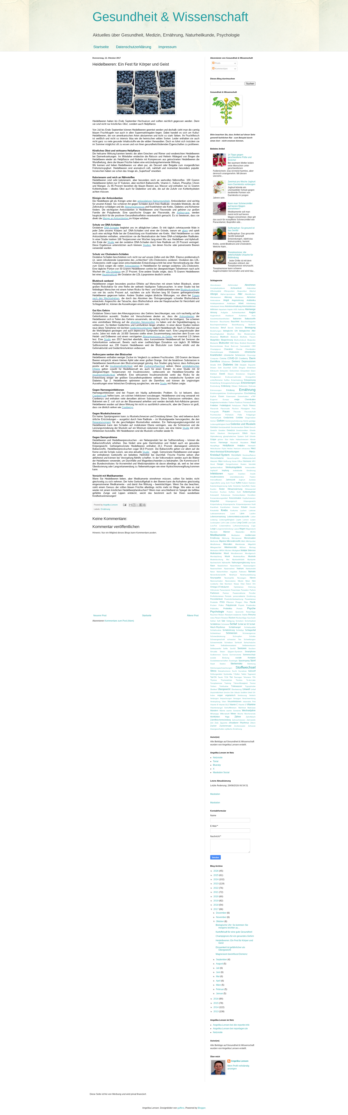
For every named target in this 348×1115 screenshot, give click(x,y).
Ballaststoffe (250, 318)
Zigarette (223, 723)
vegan (220, 695)
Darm (252, 358)
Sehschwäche (250, 642)
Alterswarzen (215, 297)
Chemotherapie (216, 352)
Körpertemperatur (243, 504)
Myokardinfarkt (238, 559)
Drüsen (213, 368)
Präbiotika (214, 609)
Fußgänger (251, 415)
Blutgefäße (215, 340)
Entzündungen (248, 383)
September (221, 959)
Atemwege (250, 309)
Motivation (214, 550)
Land (232, 514)
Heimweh (252, 446)
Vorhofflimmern (230, 708)
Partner (226, 593)
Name (253, 563)
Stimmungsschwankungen (221, 668)
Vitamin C (233, 704)
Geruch (252, 427)
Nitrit (254, 581)
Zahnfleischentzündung (220, 720)
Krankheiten (225, 507)
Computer (214, 358)
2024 (216, 879)
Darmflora (215, 361)
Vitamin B (214, 705)
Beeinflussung (238, 325)
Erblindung (225, 386)
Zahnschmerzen (238, 720)
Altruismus (239, 297)
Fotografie (214, 412)
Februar (220, 989)
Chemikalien (250, 349)
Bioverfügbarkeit (217, 334)
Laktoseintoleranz (217, 514)
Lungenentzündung (224, 529)
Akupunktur (242, 291)
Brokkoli (243, 343)
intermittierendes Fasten (243, 477)
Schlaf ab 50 (243, 624)
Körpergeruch (231, 501)
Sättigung (230, 621)
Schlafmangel (235, 627)
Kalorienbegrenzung (218, 486)
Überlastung (236, 689)
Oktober (220, 921)
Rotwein (224, 618)
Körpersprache (229, 504)
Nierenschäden (216, 581)
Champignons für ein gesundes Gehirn (235, 936)
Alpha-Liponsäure (227, 294)
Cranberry (243, 358)
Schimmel (225, 624)
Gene (246, 427)
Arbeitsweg (251, 303)
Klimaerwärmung (235, 489)
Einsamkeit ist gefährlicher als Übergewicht (230, 948)
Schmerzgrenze (249, 633)
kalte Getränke (234, 486)
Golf (246, 436)
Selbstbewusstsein (228, 645)
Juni (218, 972)
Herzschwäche (217, 458)
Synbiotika (227, 674)
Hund (212, 464)
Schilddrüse (215, 624)
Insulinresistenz (217, 477)
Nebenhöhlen (222, 572)
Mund (226, 553)
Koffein (232, 492)
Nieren (253, 578)
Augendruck (215, 316)
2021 (216, 892)
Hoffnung (227, 461)
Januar (219, 993)
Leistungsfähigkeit (226, 520)
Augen (252, 312)
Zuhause (252, 726)
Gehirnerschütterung (234, 421)
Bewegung (250, 327)
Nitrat (247, 581)
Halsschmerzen (242, 439)
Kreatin (253, 507)
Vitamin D (242, 705)
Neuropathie (215, 578)
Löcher (233, 523)
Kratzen (236, 507)
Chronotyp (251, 355)
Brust (227, 346)
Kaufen (213, 489)
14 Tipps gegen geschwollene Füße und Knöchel (240, 157)
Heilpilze (241, 445)
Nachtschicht (215, 563)
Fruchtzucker (215, 415)
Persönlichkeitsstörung (233, 599)
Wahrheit (242, 708)
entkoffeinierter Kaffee (220, 380)
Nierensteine (230, 581)
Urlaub (237, 692)
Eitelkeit (213, 374)
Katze (253, 486)
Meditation (235, 535)
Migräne (222, 541)
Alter (240, 294)
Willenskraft (224, 714)
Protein (240, 609)
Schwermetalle (216, 642)
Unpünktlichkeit (216, 692)
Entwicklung (215, 383)
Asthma (241, 309)
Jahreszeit (230, 480)
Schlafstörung (229, 630)
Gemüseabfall (224, 427)
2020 (216, 896)
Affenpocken (229, 291)
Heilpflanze (228, 445)
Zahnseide (251, 720)
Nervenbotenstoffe (218, 575)
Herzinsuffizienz (249, 455)
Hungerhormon (232, 464)
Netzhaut (233, 575)
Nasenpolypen (249, 566)
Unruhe (227, 692)
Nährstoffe (226, 563)
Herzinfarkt (236, 455)
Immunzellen (250, 467)
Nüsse (236, 584)
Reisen (221, 615)
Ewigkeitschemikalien (219, 402)
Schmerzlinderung (217, 636)
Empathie (252, 374)
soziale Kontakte (245, 658)
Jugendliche (215, 483)
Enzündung (215, 386)
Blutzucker (224, 343)
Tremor (253, 683)
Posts (217, 63)
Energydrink (251, 377)
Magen (242, 529)
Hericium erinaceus (242, 449)
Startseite (101, 47)
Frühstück (229, 415)
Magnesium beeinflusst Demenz (231, 954)
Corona (223, 358)
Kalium (245, 483)
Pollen (221, 605)
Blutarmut (214, 337)
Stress (213, 671)
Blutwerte (214, 343)
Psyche (251, 608)
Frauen (226, 411)
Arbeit (240, 303)
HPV (254, 461)
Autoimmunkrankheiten (219, 319)
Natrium (240, 568)
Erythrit (213, 396)
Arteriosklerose (249, 306)
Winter (233, 714)
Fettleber (214, 405)
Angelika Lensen (239, 1061)
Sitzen (222, 652)
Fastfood (239, 402)
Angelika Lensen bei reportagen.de (230, 1028)
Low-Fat (213, 526)
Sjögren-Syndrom (235, 652)
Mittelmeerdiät (230, 547)
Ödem (248, 584)
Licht (223, 523)
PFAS (222, 602)
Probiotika (227, 608)
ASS (235, 309)
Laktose (252, 510)
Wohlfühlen (215, 717)
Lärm (242, 513)
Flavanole (214, 409)
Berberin (252, 325)
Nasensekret (229, 569)
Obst (243, 584)
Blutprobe (251, 340)
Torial (215, 761)
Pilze (246, 602)
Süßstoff (252, 671)
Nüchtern (228, 584)
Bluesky (217, 765)
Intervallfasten (216, 480)
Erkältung (230, 390)
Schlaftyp (240, 630)
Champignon (215, 349)
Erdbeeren (243, 386)
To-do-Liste (251, 680)
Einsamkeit (245, 371)
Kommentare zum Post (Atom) (119, 621)
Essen (221, 396)
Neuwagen (241, 578)
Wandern (214, 710)
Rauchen (214, 615)
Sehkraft (238, 642)
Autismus (242, 316)
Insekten (241, 474)
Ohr (254, 584)
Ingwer (230, 474)
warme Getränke (233, 711)
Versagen (237, 698)
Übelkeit (213, 689)
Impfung (225, 470)
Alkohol (252, 291)
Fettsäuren (236, 405)
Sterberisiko (236, 663)
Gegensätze (250, 418)
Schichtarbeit (250, 621)
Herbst (230, 449)
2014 (216, 1007)
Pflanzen (230, 602)
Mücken (228, 550)
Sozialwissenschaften (219, 661)
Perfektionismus (216, 596)
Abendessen (215, 285)
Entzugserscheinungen (230, 383)
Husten (243, 464)
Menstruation (250, 538)
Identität (252, 464)
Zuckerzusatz (239, 726)
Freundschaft (250, 412)
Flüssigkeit (245, 409)
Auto (254, 316)
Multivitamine (215, 553)
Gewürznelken (242, 430)
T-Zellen (236, 674)
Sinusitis (213, 652)
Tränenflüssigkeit (240, 683)
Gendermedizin (237, 427)
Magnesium (251, 529)
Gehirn (221, 420)
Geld (228, 424)
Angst (226, 300)
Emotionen (240, 374)
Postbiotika (251, 605)
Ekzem (230, 374)
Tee (231, 677)
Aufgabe (224, 312)
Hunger (220, 464)
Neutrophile (229, 578)
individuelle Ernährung (244, 471)
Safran (213, 621)
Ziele (217, 723)
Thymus (213, 680)
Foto (254, 409)
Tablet (243, 674)
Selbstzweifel (215, 648)
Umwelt (246, 689)
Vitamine (251, 704)
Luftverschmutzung (241, 526)
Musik (227, 556)
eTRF (253, 396)
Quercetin (239, 612)
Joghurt (242, 480)
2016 (216, 998)
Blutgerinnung (227, 340)
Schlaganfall (250, 630)
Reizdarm (229, 615)
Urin (232, 692)
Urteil (250, 692)
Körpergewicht (250, 501)
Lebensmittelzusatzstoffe (238, 516)
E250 (235, 368)
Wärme (222, 711)
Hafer (232, 439)
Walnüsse (251, 708)
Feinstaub (247, 402)
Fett (254, 402)
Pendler (252, 593)
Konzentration (235, 498)
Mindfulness (215, 544)
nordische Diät (216, 584)
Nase (212, 565)
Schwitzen (228, 642)
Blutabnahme (250, 334)
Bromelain (251, 343)
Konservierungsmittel (219, 498)
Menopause (237, 538)
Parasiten (245, 590)
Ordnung (252, 587)
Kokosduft (214, 495)
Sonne (225, 655)
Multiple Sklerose (248, 550)
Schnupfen (237, 636)
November (221, 917)
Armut (221, 306)
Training (227, 683)
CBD (254, 346)
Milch (243, 541)
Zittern (253, 723)
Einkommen (234, 371)
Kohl (239, 492)
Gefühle (239, 417)
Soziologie (233, 661)
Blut (239, 334)
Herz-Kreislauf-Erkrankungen (224, 451)
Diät (236, 365)
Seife (212, 645)
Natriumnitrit (251, 569)
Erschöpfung (250, 393)
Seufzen (252, 648)
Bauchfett (235, 321)
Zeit (211, 723)
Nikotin (240, 581)
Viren (224, 702)
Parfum (253, 590)
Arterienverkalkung (233, 306)
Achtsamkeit (236, 288)
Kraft (254, 504)
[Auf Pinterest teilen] (144, 505)
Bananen (214, 322)
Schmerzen (231, 633)
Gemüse (214, 427)
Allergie (214, 294)
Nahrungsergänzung (241, 562)
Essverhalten (243, 396)
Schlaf (233, 623)
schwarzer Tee (234, 639)
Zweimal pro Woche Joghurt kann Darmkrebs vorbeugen (241, 182)
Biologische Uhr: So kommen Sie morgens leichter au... (232, 926)
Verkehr (252, 695)
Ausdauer (229, 316)
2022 (216, 888)
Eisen (253, 371)
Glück (245, 433)
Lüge (253, 526)
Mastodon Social (221, 772)
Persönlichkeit (216, 599)
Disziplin (243, 365)
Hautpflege (214, 446)
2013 (216, 1011)
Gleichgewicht (233, 433)
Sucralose (242, 671)
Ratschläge (251, 612)
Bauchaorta (224, 322)
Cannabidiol (245, 346)
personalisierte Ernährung (244, 596)
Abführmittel (233, 285)
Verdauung (242, 695)
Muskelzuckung (216, 559)
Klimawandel (250, 489)
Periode (228, 596)
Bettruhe (239, 328)
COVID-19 (232, 358)
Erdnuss (252, 386)
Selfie (225, 648)
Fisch (245, 405)
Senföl (232, 648)
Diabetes (228, 364)
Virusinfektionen (234, 701)
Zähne (238, 716)
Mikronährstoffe (234, 541)
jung (223, 483)
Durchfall (227, 368)
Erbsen (235, 386)
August (219, 963)
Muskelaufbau (239, 556)
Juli (218, 968)
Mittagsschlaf (215, 547)
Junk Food (230, 483)
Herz (253, 448)
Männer (226, 532)
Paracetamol (225, 590)
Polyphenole (231, 605)
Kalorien (252, 483)
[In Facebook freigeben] (141, 505)
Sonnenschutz (249, 654)
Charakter (228, 349)
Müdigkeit (236, 550)
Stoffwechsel (246, 667)
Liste (227, 523)
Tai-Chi (213, 677)
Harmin (213, 443)
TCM (226, 677)
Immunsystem (234, 467)
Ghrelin (253, 430)
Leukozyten (215, 523)
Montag (252, 547)
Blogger (201, 1108)
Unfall (253, 689)
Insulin (253, 474)
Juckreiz (252, 480)
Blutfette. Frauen (248, 337)
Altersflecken (250, 294)
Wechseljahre (249, 710)
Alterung (228, 297)
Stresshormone (224, 671)
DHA (219, 365)
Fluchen (235, 409)
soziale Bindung (219, 658)
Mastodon (215, 794)
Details (213, 365)
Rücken (232, 618)
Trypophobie (250, 686)
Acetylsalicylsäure (217, 288)
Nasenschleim (216, 569)
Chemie (239, 349)
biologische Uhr (230, 331)
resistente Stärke (240, 615)
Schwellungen (250, 639)
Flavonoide (225, 409)
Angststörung (238, 300)
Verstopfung (215, 702)
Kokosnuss (225, 495)
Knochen (214, 492)
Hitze (220, 461)
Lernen (246, 520)
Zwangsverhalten (217, 729)
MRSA (222, 550)
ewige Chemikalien (245, 399)
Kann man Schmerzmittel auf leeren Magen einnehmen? (240, 206)
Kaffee (238, 483)
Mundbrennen (237, 553)
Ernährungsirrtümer (218, 393)
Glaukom (221, 433)
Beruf (223, 328)
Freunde (237, 412)
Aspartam (223, 309)
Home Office (237, 461)
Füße (240, 415)
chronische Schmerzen (234, 355)
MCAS (253, 532)
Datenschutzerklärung (133, 47)
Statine (223, 664)
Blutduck (234, 337)
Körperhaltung (216, 504)
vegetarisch (230, 695)
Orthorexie (214, 590)
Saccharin (251, 618)
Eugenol (213, 399)
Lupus (236, 529)
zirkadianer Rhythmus (239, 723)
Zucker (213, 726)
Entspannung (250, 380)
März (218, 985)
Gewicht (213, 430)
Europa (226, 399)
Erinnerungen (216, 390)
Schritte (252, 636)
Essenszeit (230, 396)
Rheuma (252, 615)
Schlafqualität (250, 627)
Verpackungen (226, 698)
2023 (216, 883)
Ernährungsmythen (235, 393)
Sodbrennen (215, 655)
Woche (240, 714)
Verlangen (214, 698)
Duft (219, 368)
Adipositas (251, 288)
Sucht (234, 671)
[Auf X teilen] (137, 505)
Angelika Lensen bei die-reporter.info (231, 1025)
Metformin (214, 541)
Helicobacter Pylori (218, 449)
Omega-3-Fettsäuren (219, 587)
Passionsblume (239, 593)
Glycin (253, 433)
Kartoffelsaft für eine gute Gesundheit (234, 932)
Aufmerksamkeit (238, 312)
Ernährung (105, 509)
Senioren (241, 648)
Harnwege (223, 442)
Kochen (223, 492)
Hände (253, 439)
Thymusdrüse (226, 680)
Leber (253, 517)
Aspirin (230, 309)
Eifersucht (214, 371)
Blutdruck (224, 337)
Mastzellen (240, 532)
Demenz (236, 361)
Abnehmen (250, 285)
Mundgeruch (250, 553)
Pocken (213, 605)
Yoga (227, 717)
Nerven (252, 571)
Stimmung (251, 664)
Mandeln (214, 532)
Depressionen (249, 361)
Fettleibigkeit (225, 405)
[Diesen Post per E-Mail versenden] (130, 505)
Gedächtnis (228, 417)
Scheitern (240, 621)
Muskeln (252, 556)
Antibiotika (251, 300)
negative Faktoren (238, 572)
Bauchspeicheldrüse (218, 325)
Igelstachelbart (216, 467)
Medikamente (218, 534)
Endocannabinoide (233, 377)
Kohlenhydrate (249, 492)
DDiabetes (225, 362)
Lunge (213, 529)
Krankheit (214, 507)
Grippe (213, 439)
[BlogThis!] (134, 505)
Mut (227, 559)
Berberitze (214, 328)
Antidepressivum (217, 303)
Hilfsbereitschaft (249, 458)
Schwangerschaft (217, 639)
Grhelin (253, 436)
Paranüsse (235, 590)
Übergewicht (224, 689)
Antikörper (231, 303)
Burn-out (234, 346)
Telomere (247, 677)
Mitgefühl (252, 544)
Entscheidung (237, 380)
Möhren (243, 547)
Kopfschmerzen (249, 498)
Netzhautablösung (248, 575)
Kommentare (221, 68)
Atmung (213, 312)
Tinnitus (239, 680)
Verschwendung (249, 698)
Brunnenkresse (216, 346)
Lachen (243, 510)
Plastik (253, 602)
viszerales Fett (249, 702)
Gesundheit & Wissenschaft (170, 17)
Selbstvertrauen (249, 645)
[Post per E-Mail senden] (124, 505)
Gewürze (231, 430)
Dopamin (252, 365)
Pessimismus (250, 599)
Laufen (253, 514)
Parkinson (214, 593)
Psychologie (217, 611)
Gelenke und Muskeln (243, 423)
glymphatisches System (233, 436)
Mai (218, 976)
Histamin (213, 461)
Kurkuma (234, 510)
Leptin (238, 520)
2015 (216, 1003)
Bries (237, 343)
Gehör (245, 421)
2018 (216, 905)
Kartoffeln (246, 486)
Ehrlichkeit (251, 368)
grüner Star (223, 439)
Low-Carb (252, 523)
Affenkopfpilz (215, 291)
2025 (216, 875)
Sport (253, 660)
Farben (232, 402)
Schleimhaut (215, 633)
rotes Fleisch (215, 618)
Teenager (238, 677)
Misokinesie (240, 544)
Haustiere (244, 443)
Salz (223, 621)
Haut (253, 442)
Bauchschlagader (248, 322)
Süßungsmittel (216, 674)
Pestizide (214, 602)
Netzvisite (218, 757)
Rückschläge (241, 618)
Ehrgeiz (242, 368)
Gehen (213, 421)
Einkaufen (224, 371)
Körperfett (214, 501)
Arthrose (214, 309)
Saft (218, 621)
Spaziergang (244, 660)
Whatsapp (214, 714)
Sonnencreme (235, 655)
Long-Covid (242, 522)
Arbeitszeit (214, 306)
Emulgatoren (215, 377)
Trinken (213, 686)
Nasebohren (223, 566)
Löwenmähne (225, 526)
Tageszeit (252, 674)
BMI (232, 343)
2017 (216, 909)
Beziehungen (215, 331)
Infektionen (216, 473)
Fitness (252, 405)
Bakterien (237, 318)
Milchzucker (251, 541)
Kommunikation (239, 495)
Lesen (253, 520)
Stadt (212, 664)
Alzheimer (251, 297)
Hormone (247, 461)
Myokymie (251, 559)
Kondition (252, 495)
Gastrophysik (215, 418)
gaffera (180, 1108)
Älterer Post (192, 615)
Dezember (221, 913)
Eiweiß (222, 374)
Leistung (214, 520)
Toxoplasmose (216, 683)
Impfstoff (214, 471)
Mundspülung (216, 556)
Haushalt (234, 443)
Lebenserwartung (218, 516)
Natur (212, 572)
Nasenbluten (235, 566)
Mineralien (227, 544)
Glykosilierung (216, 436)
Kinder (222, 489)
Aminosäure (215, 300)
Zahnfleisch (251, 717)
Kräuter (244, 507)
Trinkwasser (236, 686)
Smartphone (250, 651)
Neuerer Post (99, 615)
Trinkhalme (223, 686)
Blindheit (230, 334)
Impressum (167, 47)
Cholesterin (234, 352)
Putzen (230, 612)
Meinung (225, 538)
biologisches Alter (247, 331)
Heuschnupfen (233, 458)
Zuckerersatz (225, 726)
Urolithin (244, 692)
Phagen (238, 602)
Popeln (241, 605)
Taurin (220, 677)
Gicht (212, 433)
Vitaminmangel (216, 708)
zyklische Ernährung (233, 729)
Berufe (230, 328)
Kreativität (214, 510)
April (218, 981)
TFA (254, 677)
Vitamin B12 (224, 705)
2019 (216, 900)
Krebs (224, 510)
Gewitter (221, 430)
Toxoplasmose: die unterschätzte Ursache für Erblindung (240, 255)
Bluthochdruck (240, 340)
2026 (216, 871)
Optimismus (238, 587)
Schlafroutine (215, 630)
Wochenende (250, 714)
